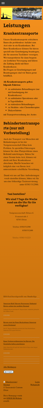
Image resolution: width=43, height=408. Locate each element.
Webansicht (35, 384)
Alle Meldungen (9, 367)
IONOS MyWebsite (14, 398)
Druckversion (11, 382)
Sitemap (6, 384)
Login (37, 382)
